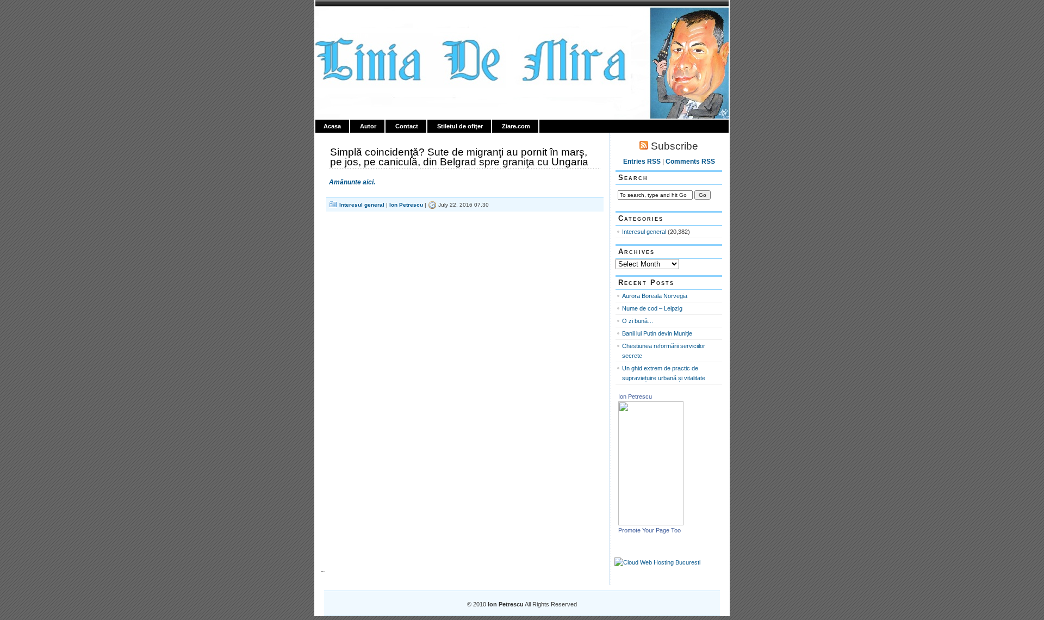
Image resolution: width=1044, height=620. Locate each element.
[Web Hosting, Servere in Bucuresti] (657, 562)
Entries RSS (642, 161)
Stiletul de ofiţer (460, 126)
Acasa (332, 126)
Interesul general (361, 205)
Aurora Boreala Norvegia (654, 296)
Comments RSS (690, 161)
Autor (368, 126)
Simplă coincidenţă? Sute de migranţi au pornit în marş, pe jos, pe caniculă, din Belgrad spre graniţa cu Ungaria (459, 157)
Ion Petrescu (362, 20)
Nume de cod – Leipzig (652, 308)
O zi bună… (638, 321)
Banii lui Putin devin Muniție (657, 333)
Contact (406, 126)
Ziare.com (516, 126)
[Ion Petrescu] (650, 523)
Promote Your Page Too (649, 530)
